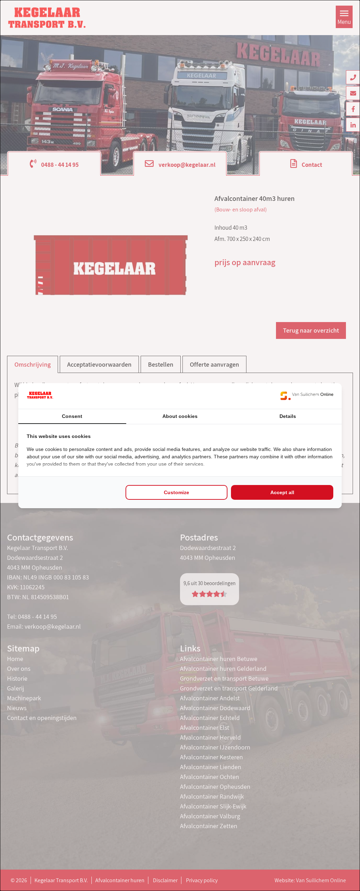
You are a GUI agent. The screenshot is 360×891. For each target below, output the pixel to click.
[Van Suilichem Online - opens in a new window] (307, 396)
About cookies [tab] (180, 416)
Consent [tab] (72, 416)
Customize (176, 492)
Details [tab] (287, 416)
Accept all (282, 492)
